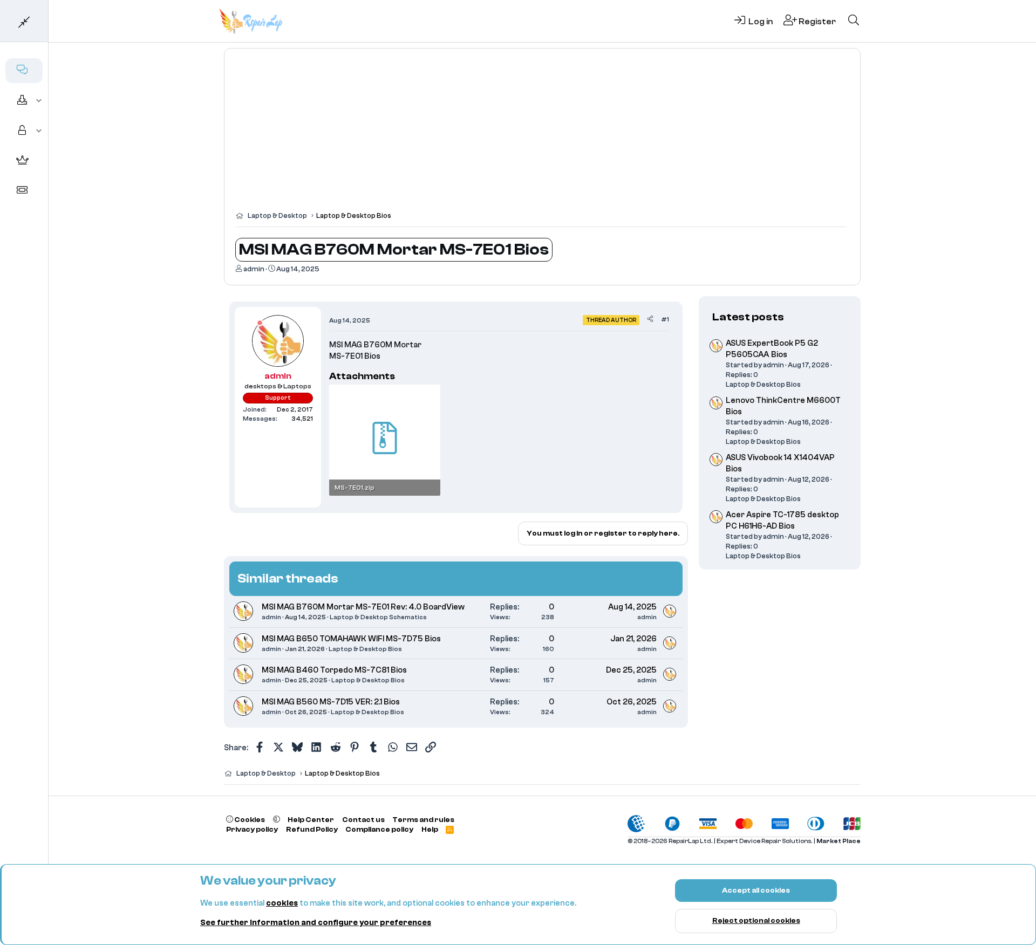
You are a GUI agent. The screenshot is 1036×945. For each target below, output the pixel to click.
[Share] (650, 319)
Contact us (363, 820)
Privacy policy (252, 829)
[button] (39, 100)
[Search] (853, 21)
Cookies (249, 820)
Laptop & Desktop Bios (365, 649)
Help (429, 829)
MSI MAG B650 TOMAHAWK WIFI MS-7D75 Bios (351, 638)
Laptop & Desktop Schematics (378, 617)
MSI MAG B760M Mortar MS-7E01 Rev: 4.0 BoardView (363, 607)
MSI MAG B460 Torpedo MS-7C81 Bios (334, 670)
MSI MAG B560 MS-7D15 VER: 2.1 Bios (331, 702)
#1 (665, 319)
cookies (282, 903)
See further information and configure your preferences (315, 922)
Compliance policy (379, 829)
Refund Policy (312, 829)
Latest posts (748, 317)
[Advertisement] (542, 134)
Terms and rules (423, 820)
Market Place (838, 841)
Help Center (311, 820)
